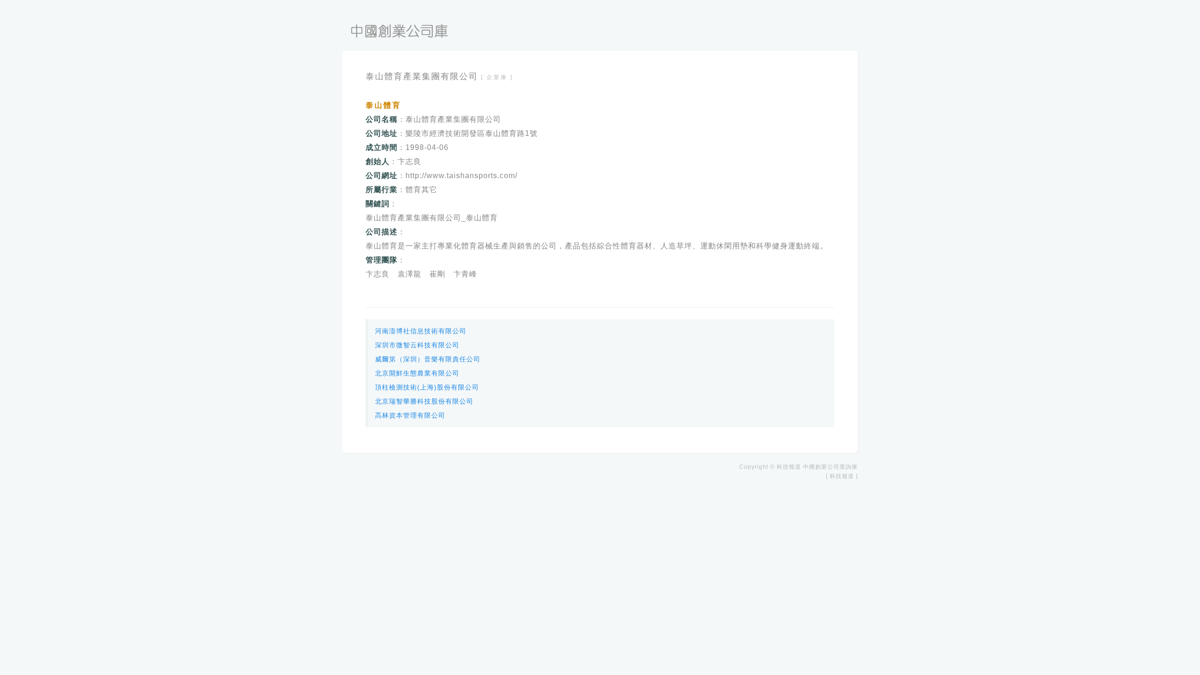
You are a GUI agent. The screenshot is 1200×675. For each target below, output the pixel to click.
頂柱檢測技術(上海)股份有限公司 (427, 387)
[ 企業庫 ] (497, 77)
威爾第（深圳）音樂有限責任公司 (427, 359)
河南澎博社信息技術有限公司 (420, 331)
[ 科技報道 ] (842, 476)
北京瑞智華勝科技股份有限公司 (424, 401)
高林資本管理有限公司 (410, 415)
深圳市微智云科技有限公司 (417, 345)
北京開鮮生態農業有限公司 (417, 373)
